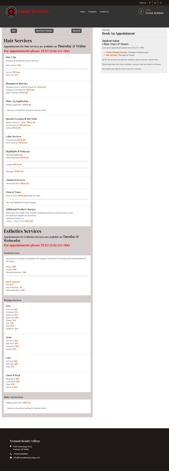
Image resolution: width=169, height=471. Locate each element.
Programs (92, 12)
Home (82, 12)
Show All (76, 31)
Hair (14, 31)
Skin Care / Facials (44, 31)
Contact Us (104, 12)
